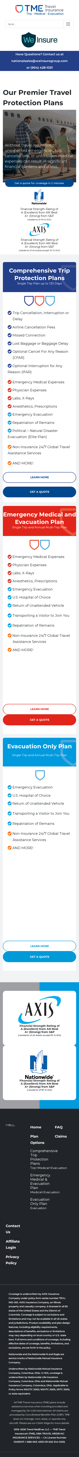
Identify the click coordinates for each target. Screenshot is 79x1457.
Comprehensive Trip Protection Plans (39, 1159)
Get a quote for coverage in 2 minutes (39, 183)
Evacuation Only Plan (39, 1203)
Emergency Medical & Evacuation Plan (39, 1183)
